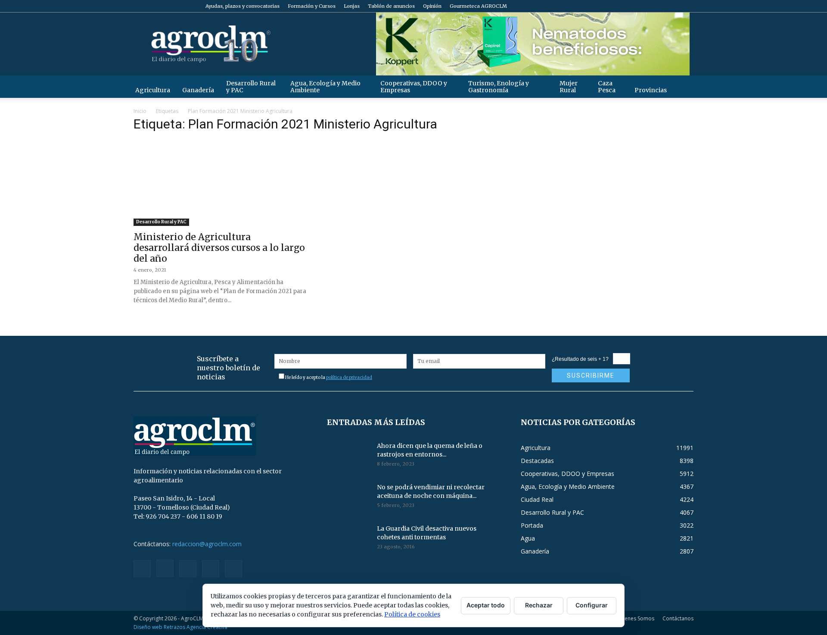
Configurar (591, 605)
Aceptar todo (485, 605)
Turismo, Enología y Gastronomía (498, 86)
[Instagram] (644, 6)
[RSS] (658, 6)
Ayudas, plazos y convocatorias (242, 6)
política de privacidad (349, 377)
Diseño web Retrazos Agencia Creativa (180, 627)
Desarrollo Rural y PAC (251, 86)
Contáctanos (677, 618)
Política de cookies (412, 614)
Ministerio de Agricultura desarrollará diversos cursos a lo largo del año (219, 247)
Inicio (140, 111)
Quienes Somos (635, 618)
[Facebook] (630, 6)
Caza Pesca (607, 86)
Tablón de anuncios (391, 6)
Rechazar (539, 605)
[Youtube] (687, 6)
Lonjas (352, 6)
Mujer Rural (569, 86)
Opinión (432, 6)
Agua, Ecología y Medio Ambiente (325, 86)
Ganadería (198, 90)
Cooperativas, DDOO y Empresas (413, 86)
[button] (683, 86)
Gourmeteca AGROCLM (478, 6)
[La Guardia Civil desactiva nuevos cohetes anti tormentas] (348, 539)
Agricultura (152, 90)
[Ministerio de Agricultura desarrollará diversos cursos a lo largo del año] (220, 183)
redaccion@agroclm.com (207, 544)
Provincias (650, 90)
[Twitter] (672, 6)
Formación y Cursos (312, 6)
